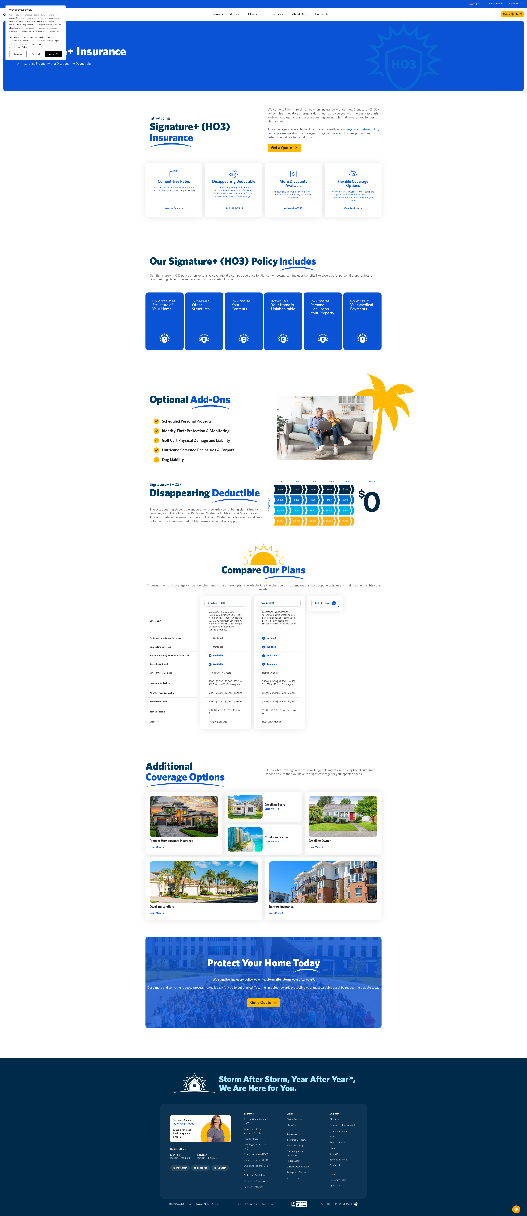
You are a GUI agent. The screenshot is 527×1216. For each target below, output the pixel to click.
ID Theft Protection (253, 1187)
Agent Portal (515, 3)
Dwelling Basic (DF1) (254, 1139)
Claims (252, 13)
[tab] (360, 96)
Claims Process (294, 1119)
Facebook (202, 1168)
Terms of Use (267, 1204)
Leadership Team (338, 1131)
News (333, 1137)
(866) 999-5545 (234, 208)
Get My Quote (172, 208)
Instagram (181, 1168)
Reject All (36, 54)
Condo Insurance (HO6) (256, 1154)
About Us (298, 13)
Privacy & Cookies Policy (248, 1204)
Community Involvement (342, 1125)
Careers (333, 1148)
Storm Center (293, 1178)
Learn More (155, 847)
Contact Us (322, 13)
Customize (17, 54)
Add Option (322, 603)
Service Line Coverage (255, 1181)
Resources (274, 13)
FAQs (176, 1137)
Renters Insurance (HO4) (256, 1160)
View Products (351, 208)
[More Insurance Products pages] (238, 14)
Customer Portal (493, 3)
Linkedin (222, 1168)
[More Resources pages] (282, 14)
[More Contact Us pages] (331, 14)
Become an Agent (339, 1160)
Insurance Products (224, 13)
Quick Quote (511, 14)
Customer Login (338, 1180)
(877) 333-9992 (185, 1124)
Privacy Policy (21, 47)
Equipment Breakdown (255, 1175)
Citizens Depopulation (298, 1167)
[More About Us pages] (305, 14)
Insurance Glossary (296, 1140)
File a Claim (292, 1125)
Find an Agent (180, 1133)
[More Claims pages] (258, 14)
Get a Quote (281, 148)
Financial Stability (338, 1142)
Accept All (53, 54)
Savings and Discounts (298, 1172)
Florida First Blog (295, 1145)
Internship (335, 1154)
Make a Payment (182, 1130)
